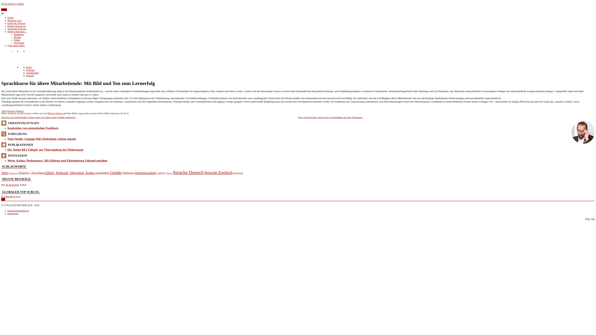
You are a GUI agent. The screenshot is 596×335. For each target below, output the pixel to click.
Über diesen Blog (16, 45)
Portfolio (30, 70)
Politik (17, 40)
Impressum (12, 213)
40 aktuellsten (12, 185)
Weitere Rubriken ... (17, 31)
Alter (3, 111)
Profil (29, 67)
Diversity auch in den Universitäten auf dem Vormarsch (330, 117)
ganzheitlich (102, 172)
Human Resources (16, 26)
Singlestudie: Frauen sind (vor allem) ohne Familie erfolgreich (38, 117)
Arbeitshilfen (32, 73)
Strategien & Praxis (16, 29)
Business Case (14, 20)
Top (3, 199)
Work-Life (238, 173)
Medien (17, 37)
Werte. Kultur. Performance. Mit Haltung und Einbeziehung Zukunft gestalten (57, 160)
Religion (169, 173)
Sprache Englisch (218, 172)
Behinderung (13, 173)
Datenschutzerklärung (18, 211)
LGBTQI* (161, 173)
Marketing (19, 34)
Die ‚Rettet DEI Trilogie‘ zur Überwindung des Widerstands (45, 149)
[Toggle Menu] (2, 13)
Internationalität (145, 172)
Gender (116, 172)
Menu (4, 9)
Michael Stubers (55, 113)
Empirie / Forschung (32, 172)
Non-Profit (19, 43)
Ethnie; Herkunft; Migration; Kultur (70, 173)
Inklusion (128, 172)
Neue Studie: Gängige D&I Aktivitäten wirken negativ (41, 139)
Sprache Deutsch (15, 111)
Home (10, 17)
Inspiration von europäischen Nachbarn (32, 128)
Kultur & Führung (16, 23)
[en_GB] (590, 219)
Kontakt (30, 75)
